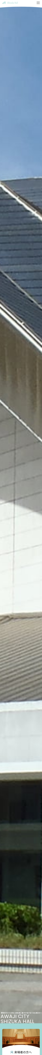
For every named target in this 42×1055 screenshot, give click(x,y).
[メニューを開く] (38, 3)
